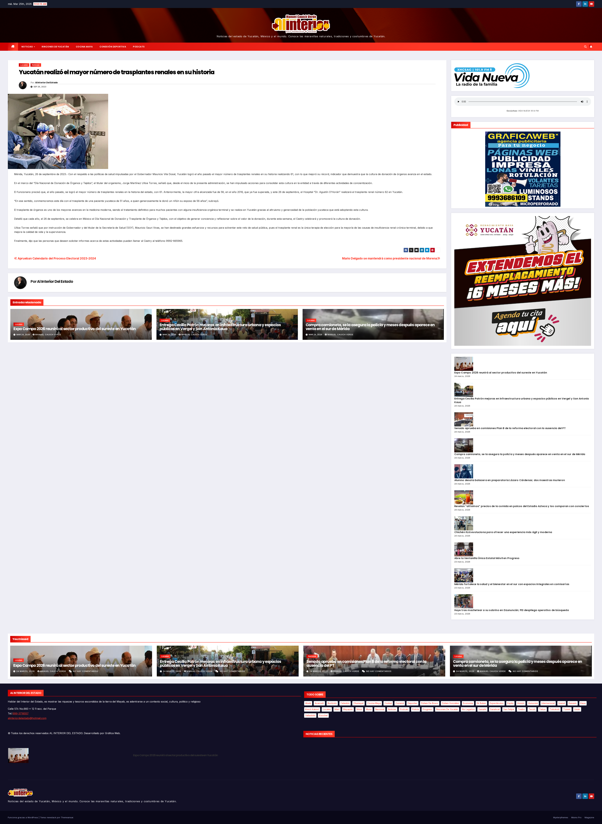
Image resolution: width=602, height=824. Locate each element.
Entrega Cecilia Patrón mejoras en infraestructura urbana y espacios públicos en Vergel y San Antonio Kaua (220, 326)
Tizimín (566, 709)
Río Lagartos (468, 709)
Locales (24, 65)
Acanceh (319, 703)
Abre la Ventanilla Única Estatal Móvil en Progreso (487, 558)
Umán (577, 709)
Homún (520, 703)
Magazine (589, 817)
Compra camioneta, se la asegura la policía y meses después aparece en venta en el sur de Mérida (370, 326)
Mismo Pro (576, 817)
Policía (415, 709)
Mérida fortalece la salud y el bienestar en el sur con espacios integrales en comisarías (511, 584)
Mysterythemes (560, 817)
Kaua (583, 703)
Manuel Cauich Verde (48, 334)
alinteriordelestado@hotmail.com (27, 718)
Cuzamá (400, 703)
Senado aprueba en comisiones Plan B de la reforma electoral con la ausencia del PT (510, 428)
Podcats (139, 46)
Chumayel (358, 703)
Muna (369, 709)
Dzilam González (450, 703)
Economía (468, 703)
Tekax (542, 709)
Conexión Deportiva (113, 46)
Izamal (561, 703)
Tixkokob (554, 709)
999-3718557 (21, 713)
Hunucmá (533, 703)
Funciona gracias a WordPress (23, 817)
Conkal (388, 703)
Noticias (27, 46)
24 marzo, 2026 (25, 671)
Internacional (548, 703)
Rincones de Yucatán (55, 46)
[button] (585, 46)
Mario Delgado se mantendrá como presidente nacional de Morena (389, 258)
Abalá (308, 703)
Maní (337, 709)
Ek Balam (481, 703)
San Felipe (508, 709)
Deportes (412, 703)
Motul (359, 709)
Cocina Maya (84, 46)
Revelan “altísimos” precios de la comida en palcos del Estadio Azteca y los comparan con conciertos (521, 506)
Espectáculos (497, 703)
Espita (510, 703)
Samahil (482, 709)
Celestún (345, 703)
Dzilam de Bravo (429, 703)
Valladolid (310, 715)
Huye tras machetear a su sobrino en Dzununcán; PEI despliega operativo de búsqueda (511, 610)
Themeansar (67, 817)
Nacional (312, 656)
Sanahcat (495, 709)
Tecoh (532, 709)
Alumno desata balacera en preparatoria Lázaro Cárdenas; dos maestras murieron (509, 480)
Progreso (427, 709)
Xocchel (323, 715)
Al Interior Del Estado (46, 82)
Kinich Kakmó (312, 709)
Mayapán (348, 709)
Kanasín (573, 703)
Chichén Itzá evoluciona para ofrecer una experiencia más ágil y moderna (503, 532)
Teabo (521, 709)
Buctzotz (332, 703)
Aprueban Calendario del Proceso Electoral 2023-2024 (56, 258)
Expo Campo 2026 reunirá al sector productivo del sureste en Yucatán (74, 328)
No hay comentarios (85, 671)
